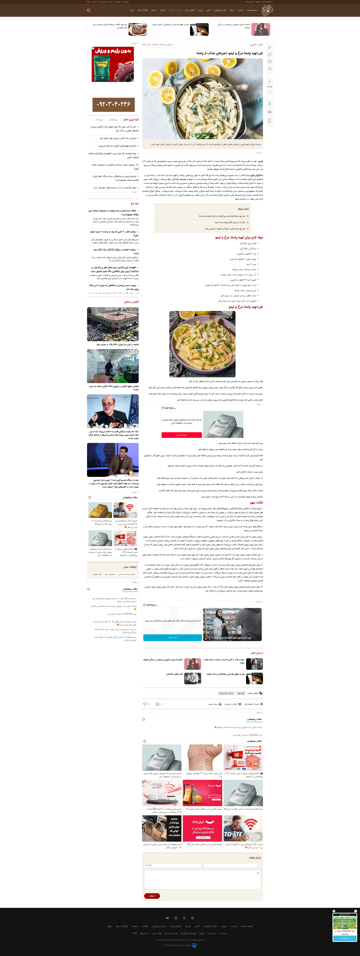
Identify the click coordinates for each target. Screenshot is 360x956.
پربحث (99, 119)
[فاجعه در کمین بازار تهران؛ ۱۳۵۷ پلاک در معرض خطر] (113, 324)
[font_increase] (270, 82)
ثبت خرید (172, 638)
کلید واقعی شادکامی (174, 674)
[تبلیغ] (114, 105)
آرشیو (94, 2)
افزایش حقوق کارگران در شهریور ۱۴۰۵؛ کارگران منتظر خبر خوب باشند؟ (114, 388)
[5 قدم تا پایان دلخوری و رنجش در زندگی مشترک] (260, 29)
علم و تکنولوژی (220, 10)
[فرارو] (267, 10)
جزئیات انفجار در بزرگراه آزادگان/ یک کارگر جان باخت (116, 251)
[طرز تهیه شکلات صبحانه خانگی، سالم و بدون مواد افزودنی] (138, 29)
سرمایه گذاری (181, 435)
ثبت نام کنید (345, 938)
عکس (208, 10)
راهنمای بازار (190, 10)
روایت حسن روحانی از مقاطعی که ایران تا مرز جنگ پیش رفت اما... (114, 287)
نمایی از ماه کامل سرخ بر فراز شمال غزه (118, 138)
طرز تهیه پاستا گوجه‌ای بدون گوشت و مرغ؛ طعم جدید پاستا (222, 216)
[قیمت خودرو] (270, 112)
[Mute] (210, 639)
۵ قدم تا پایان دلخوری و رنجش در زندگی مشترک (234, 26)
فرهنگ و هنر (143, 10)
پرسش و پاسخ (171, 933)
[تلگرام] (167, 918)
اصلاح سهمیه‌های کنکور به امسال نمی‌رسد (117, 146)
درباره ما (110, 2)
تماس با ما (102, 2)
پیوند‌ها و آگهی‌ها (188, 933)
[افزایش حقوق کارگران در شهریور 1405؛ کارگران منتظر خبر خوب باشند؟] (113, 366)
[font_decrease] (270, 91)
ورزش (232, 10)
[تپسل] (162, 408)
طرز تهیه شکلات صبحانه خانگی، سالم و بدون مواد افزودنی (110, 26)
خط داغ (135, 204)
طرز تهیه (241, 693)
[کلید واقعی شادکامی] (192, 678)
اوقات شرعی (156, 933)
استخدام (126, 2)
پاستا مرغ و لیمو (226, 693)
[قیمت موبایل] (269, 121)
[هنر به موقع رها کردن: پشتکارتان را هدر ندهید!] (199, 29)
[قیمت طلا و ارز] (270, 104)
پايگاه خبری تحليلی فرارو (174, 940)
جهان (132, 10)
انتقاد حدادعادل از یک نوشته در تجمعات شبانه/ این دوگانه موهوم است (113, 213)
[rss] (192, 918)
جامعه (154, 10)
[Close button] (355, 911)
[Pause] (206, 639)
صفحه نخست (251, 10)
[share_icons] (270, 69)
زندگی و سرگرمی (175, 10)
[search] (88, 10)
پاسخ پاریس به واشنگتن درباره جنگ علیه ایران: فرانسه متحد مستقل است (116, 178)
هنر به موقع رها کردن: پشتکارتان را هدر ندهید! (170, 24)
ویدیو (200, 10)
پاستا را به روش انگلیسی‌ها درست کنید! (230, 222)
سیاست (240, 10)
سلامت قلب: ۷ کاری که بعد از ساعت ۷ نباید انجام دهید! (224, 661)
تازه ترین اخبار (131, 119)
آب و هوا (144, 933)
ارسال (152, 896)
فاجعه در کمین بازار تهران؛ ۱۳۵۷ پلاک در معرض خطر (118, 344)
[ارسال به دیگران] (269, 61)
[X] (184, 918)
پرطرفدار (113, 119)
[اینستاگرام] (175, 918)
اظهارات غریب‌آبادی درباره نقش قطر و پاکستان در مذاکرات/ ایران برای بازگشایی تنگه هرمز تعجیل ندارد (115, 269)
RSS (88, 2)
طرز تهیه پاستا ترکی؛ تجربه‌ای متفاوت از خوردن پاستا (225, 228)
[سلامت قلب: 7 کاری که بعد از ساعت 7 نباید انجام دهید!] (254, 664)
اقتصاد (163, 10)
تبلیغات (118, 2)
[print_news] (270, 54)
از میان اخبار (257, 653)
